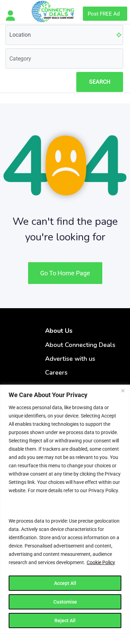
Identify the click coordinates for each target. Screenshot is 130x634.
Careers (56, 372)
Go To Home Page (65, 273)
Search (99, 82)
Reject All (65, 620)
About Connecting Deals (80, 345)
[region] (65, 509)
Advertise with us (70, 359)
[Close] (123, 390)
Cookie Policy (101, 562)
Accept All (65, 583)
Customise (65, 602)
